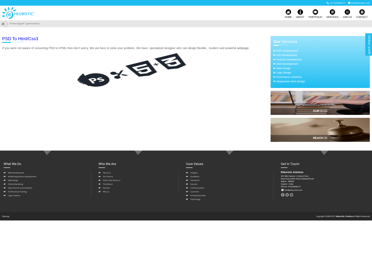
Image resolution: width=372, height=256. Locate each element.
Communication (197, 188)
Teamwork (195, 180)
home (288, 17)
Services (106, 188)
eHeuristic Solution (344, 216)
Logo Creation (14, 195)
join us (347, 17)
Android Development (289, 59)
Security (193, 184)
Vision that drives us (111, 180)
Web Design (283, 68)
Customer (194, 191)
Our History (108, 176)
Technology (195, 199)
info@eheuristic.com (360, 3)
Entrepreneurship (198, 195)
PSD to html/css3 (20, 38)
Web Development (287, 63)
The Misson (108, 184)
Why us (106, 191)
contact (362, 17)
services (332, 17)
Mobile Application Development (22, 176)
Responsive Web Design (290, 81)
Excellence (194, 176)
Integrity (194, 172)
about (300, 17)
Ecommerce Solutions (289, 77)
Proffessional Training (17, 191)
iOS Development (286, 55)
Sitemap (5, 216)
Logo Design (283, 72)
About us (107, 172)
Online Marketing (15, 184)
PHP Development (287, 50)
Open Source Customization (20, 188)
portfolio (315, 17)
